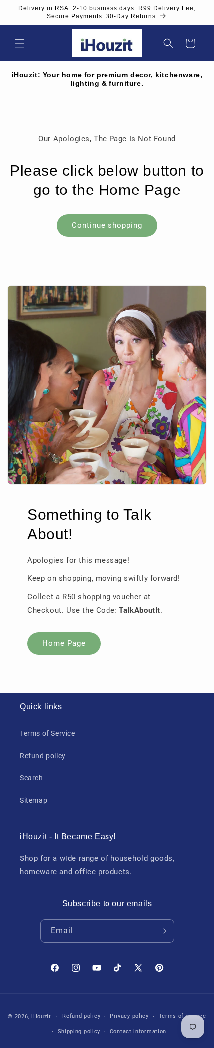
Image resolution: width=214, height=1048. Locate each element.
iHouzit (41, 1016)
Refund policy (43, 756)
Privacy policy (129, 1016)
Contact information (138, 1031)
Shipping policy (79, 1031)
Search (31, 778)
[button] (20, 43)
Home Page (64, 643)
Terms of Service (47, 733)
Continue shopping (107, 225)
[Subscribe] (163, 931)
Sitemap (33, 800)
